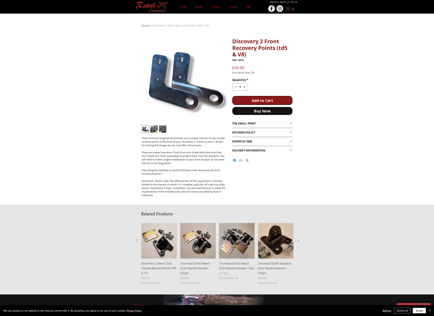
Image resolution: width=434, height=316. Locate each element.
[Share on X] (247, 160)
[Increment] (244, 86)
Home (146, 25)
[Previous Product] (136, 241)
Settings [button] (386, 310)
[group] (217, 254)
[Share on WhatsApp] (241, 160)
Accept (419, 310)
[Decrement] (235, 86)
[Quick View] (159, 241)
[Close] (430, 310)
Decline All (402, 310)
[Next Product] (298, 241)
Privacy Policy (134, 310)
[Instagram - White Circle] (280, 8)
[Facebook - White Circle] (271, 8)
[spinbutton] (240, 86)
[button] (201, 6)
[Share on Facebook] (234, 160)
